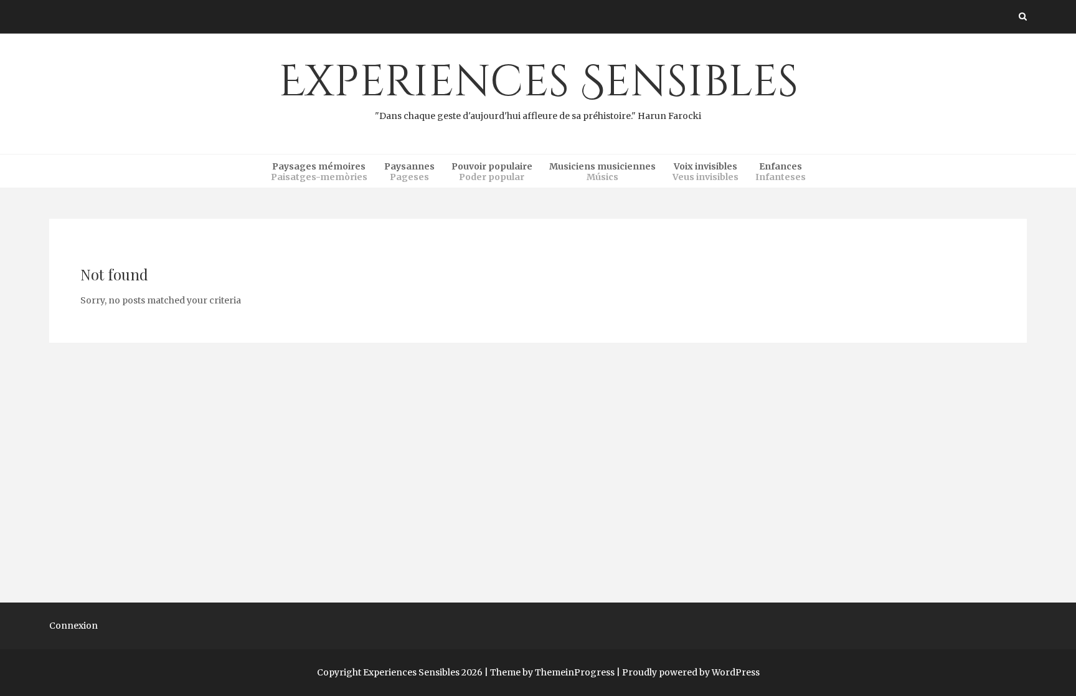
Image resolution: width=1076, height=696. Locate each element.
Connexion (73, 625)
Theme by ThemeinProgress (552, 672)
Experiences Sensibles (538, 87)
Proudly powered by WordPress (691, 672)
